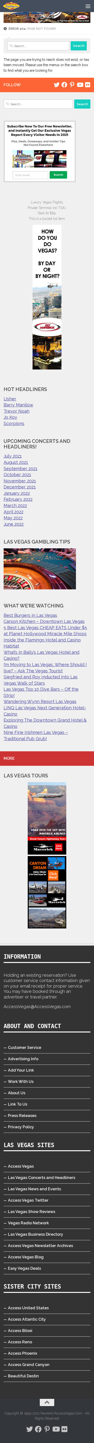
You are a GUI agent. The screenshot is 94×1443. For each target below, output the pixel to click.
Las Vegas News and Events (34, 1189)
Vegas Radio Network (28, 1223)
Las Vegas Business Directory (35, 1234)
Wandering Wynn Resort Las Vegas (40, 701)
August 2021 (16, 462)
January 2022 (17, 493)
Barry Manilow (18, 404)
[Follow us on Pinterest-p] (72, 85)
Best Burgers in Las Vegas (30, 615)
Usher (10, 398)
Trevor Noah (16, 411)
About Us (16, 1093)
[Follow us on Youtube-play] (80, 85)
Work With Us (21, 1081)
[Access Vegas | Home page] (14, 6)
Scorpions (14, 423)
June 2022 (14, 524)
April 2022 (13, 511)
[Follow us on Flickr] (87, 85)
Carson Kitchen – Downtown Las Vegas (44, 621)
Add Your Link (21, 1070)
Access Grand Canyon (28, 1364)
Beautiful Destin (23, 1376)
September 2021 (20, 468)
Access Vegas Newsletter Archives (40, 1245)
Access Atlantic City (27, 1319)
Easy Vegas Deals (24, 1268)
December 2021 (20, 486)
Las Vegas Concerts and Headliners (41, 1177)
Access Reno (20, 1342)
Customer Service (24, 1047)
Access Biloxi (20, 1330)
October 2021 (17, 474)
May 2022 (13, 517)
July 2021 (13, 456)
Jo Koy (10, 417)
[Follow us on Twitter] (57, 85)
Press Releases (22, 1115)
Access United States (28, 1308)
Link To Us (17, 1104)
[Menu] (88, 6)
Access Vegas (21, 1166)
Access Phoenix (22, 1353)
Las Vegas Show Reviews (31, 1211)
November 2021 (20, 480)
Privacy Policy (21, 1127)
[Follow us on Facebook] (64, 85)
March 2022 (15, 505)
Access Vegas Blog (26, 1257)
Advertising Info (23, 1059)
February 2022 (18, 499)
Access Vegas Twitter (28, 1200)
